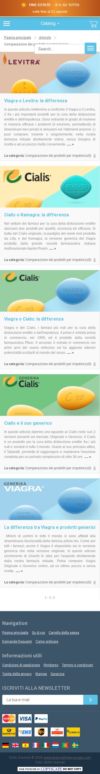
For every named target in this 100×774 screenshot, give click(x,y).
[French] (35, 745)
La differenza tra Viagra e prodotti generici (49, 527)
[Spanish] (25, 745)
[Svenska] (75, 745)
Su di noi (38, 633)
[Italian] (45, 745)
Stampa (41, 674)
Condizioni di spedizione (21, 665)
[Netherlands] (55, 745)
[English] (15, 745)
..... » (70, 144)
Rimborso (51, 665)
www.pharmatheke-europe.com (67, 758)
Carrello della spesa (64, 633)
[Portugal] (65, 745)
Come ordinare (47, 642)
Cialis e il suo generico (28, 423)
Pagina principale (17, 38)
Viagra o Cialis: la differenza (34, 319)
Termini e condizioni (77, 665)
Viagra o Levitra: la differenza (35, 100)
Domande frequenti (17, 642)
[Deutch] (5, 745)
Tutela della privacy (17, 674)
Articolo (45, 38)
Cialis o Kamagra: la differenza (36, 214)
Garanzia (57, 674)
